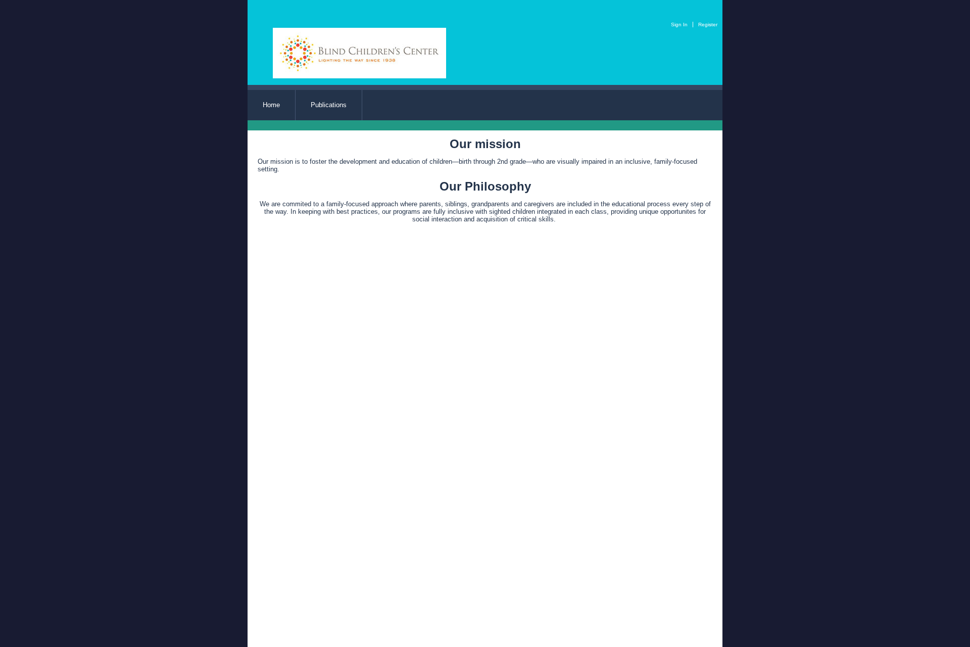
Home (271, 105)
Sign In (679, 24)
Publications (329, 105)
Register (707, 24)
